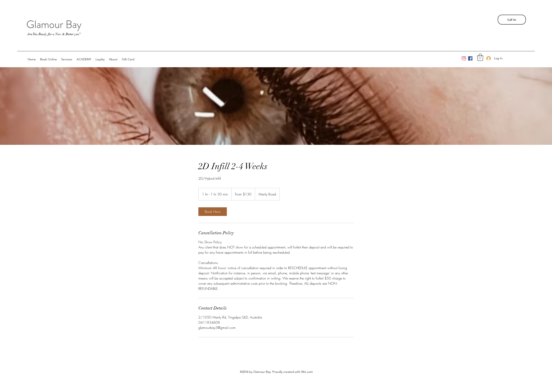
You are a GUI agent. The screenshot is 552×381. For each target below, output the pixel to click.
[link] (212, 211)
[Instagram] (464, 58)
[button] (480, 57)
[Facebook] (470, 58)
